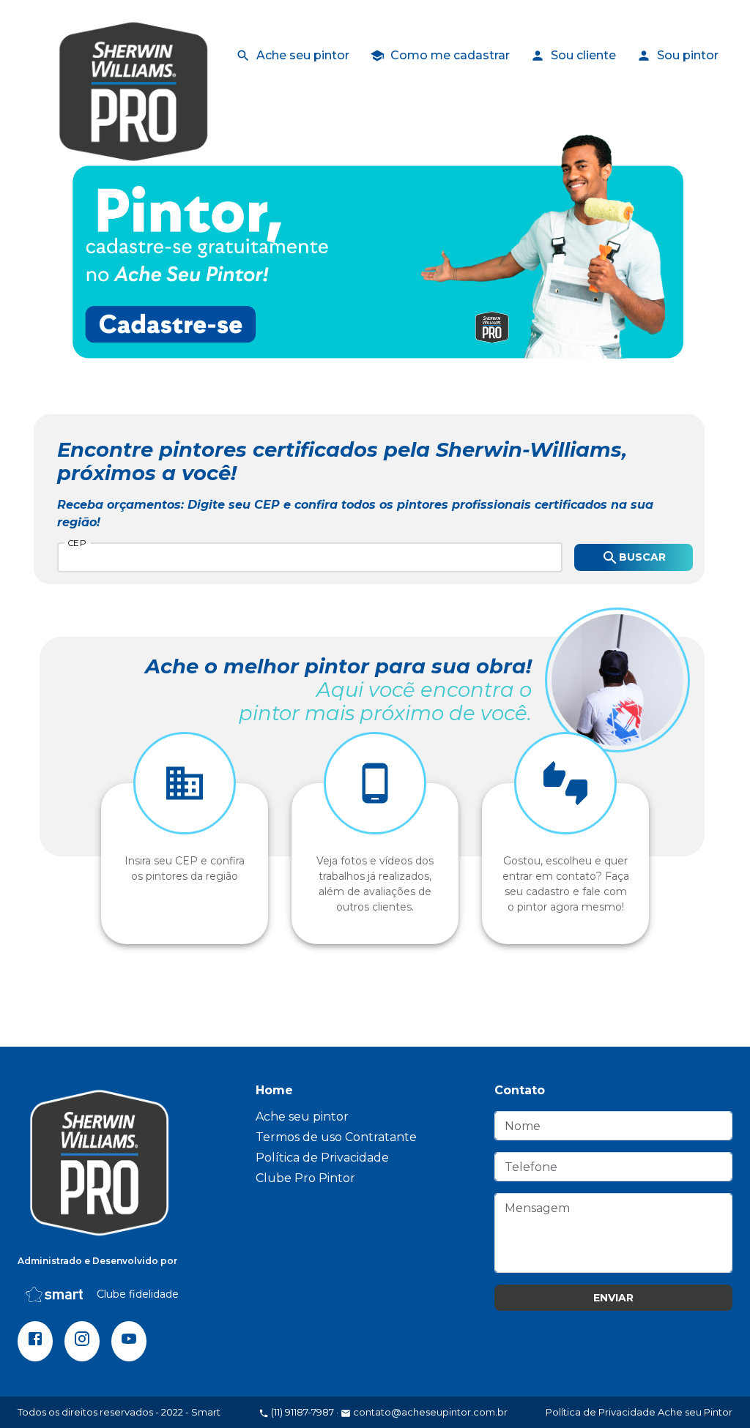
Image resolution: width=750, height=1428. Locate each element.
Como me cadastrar (450, 55)
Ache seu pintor (302, 55)
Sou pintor (688, 55)
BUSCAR (642, 557)
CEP (76, 542)
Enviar (613, 1297)
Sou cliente (583, 55)
